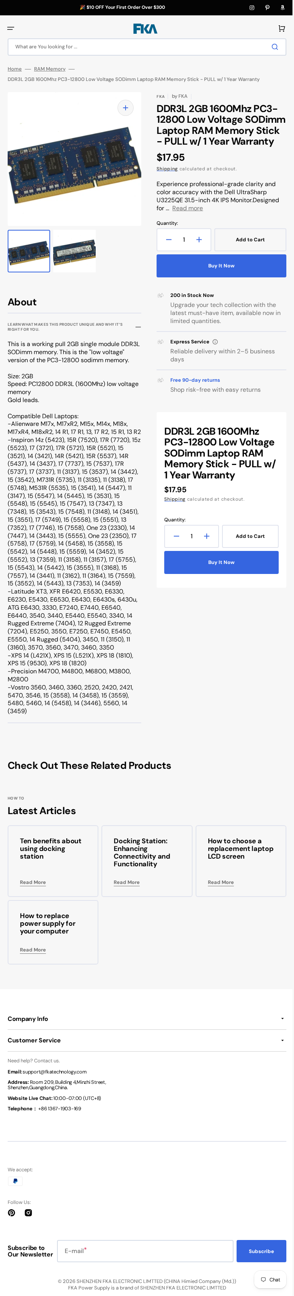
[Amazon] (282, 7)
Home (15, 69)
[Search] (271, 46)
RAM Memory (49, 69)
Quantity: (164, 234)
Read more (185, 219)
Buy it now (217, 276)
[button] (10, 28)
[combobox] (144, 47)
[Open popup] (212, 352)
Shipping (164, 180)
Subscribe (255, 1267)
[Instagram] (252, 7)
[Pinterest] (267, 7)
